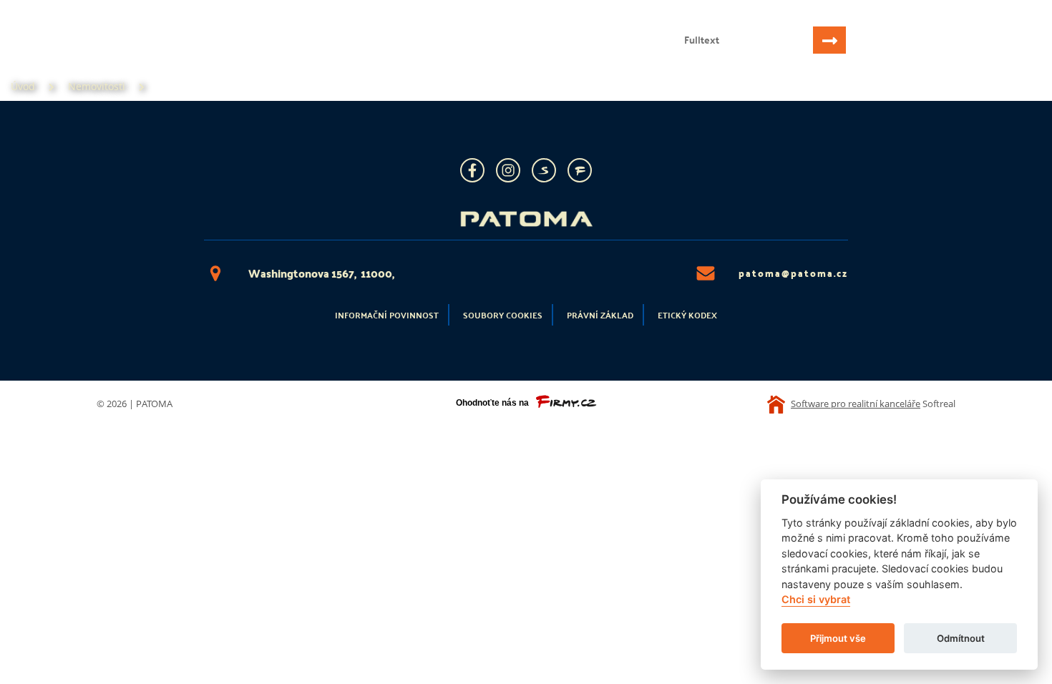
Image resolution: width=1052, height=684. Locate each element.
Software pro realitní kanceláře (855, 403)
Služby (212, 54)
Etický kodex (687, 315)
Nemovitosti (133, 54)
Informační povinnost (387, 315)
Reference (285, 54)
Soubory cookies (502, 315)
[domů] (110, 27)
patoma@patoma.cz (793, 273)
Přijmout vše (838, 638)
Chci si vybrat (815, 600)
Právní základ (600, 315)
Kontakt (363, 54)
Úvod (58, 54)
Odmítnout (961, 638)
